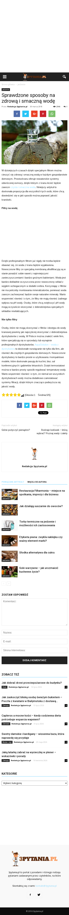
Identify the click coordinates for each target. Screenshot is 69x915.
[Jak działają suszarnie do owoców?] (10, 509)
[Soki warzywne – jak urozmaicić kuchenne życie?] (10, 571)
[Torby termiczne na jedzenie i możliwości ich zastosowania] (10, 525)
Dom (4, 687)
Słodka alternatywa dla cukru (37, 552)
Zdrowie (6, 724)
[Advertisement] (34, 36)
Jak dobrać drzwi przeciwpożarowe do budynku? (32, 682)
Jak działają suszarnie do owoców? (41, 506)
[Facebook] (30, 895)
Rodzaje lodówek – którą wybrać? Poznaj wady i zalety (52, 432)
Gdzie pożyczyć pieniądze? (16, 430)
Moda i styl (7, 742)
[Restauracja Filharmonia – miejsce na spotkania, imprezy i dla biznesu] (10, 494)
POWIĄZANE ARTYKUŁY (13, 482)
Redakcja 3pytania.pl (17, 106)
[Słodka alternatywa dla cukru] (10, 556)
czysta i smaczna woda (22, 187)
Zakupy (6, 705)
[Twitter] (39, 895)
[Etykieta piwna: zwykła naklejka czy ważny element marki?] (10, 540)
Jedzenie (6, 89)
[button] (64, 76)
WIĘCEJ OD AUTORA (37, 482)
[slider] (11, 395)
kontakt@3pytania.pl (46, 885)
